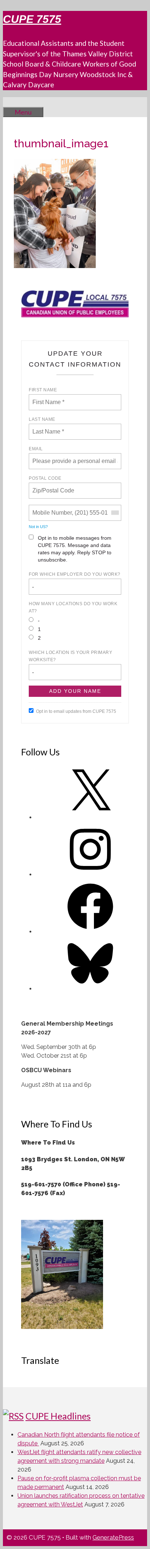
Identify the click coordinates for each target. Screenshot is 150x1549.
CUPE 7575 (32, 19)
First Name (43, 389)
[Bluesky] (90, 988)
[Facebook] (90, 931)
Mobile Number (51, 508)
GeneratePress (113, 1537)
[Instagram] (90, 874)
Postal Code (45, 478)
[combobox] (114, 513)
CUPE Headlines (58, 1415)
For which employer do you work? (75, 574)
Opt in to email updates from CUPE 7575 (76, 711)
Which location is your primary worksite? (70, 656)
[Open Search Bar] (14, 102)
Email (36, 448)
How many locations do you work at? (73, 607)
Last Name (42, 419)
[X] (90, 817)
